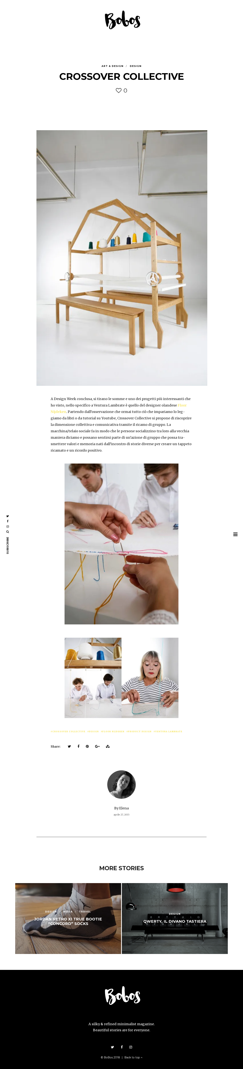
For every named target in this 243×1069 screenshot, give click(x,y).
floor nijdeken (113, 731)
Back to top (132, 1057)
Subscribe (7, 545)
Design (136, 66)
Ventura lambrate (168, 731)
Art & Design (113, 66)
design (94, 731)
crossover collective (68, 731)
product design (140, 731)
